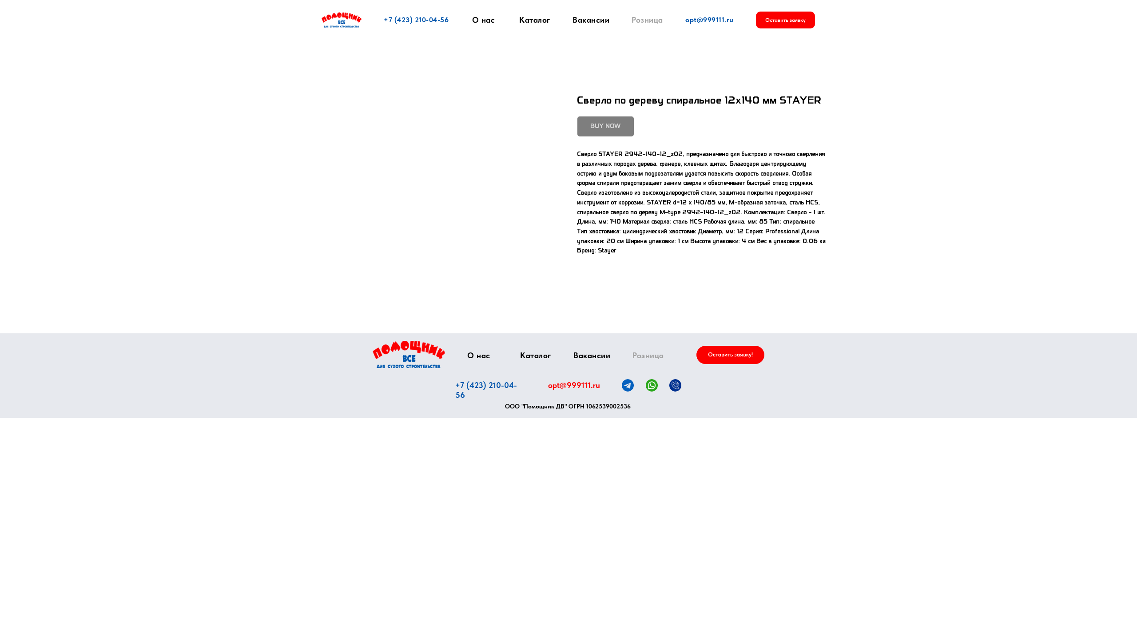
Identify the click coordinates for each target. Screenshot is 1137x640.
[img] (409, 354)
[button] (785, 20)
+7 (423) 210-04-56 (416, 20)
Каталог (534, 19)
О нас (483, 20)
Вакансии (590, 19)
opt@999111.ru (709, 20)
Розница (647, 19)
